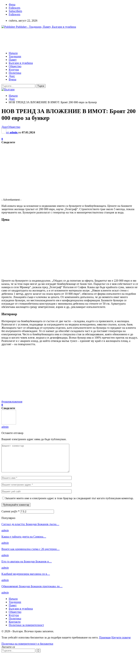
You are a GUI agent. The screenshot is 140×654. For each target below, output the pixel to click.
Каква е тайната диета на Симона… (23, 536)
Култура (14, 69)
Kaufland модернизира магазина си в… (25, 573)
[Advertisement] (67, 39)
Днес (12, 76)
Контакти (15, 621)
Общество (15, 66)
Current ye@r (10, 511)
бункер (5, 401)
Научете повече (121, 637)
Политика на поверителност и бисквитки (27, 643)
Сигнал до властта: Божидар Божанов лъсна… (30, 524)
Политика (15, 72)
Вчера (12, 79)
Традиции (15, 56)
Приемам (105, 637)
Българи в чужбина (21, 63)
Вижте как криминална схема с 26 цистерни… (30, 549)
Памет (13, 59)
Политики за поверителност (26, 625)
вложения (16, 401)
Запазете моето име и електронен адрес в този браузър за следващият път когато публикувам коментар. (69, 498)
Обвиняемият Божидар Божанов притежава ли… (32, 586)
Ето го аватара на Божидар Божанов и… (26, 561)
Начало (13, 53)
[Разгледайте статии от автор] (8, 423)
